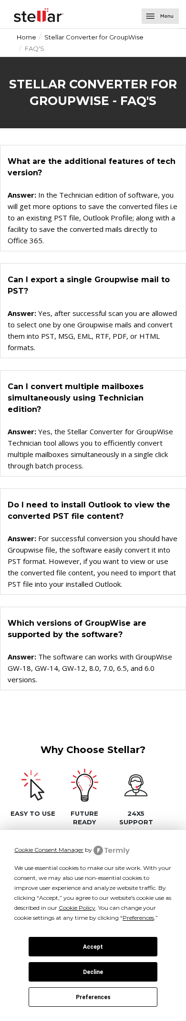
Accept (93, 947)
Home (26, 37)
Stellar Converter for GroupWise (94, 37)
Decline (93, 972)
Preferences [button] (138, 917)
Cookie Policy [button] (77, 907)
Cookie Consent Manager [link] (48, 849)
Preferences (93, 997)
